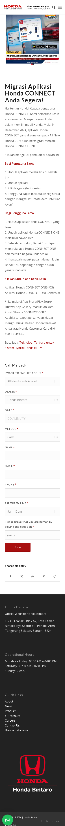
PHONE (10, 484)
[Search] (51, 7)
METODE (11, 429)
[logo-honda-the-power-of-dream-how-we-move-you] (26, 7)
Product (10, 711)
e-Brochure (12, 716)
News (8, 706)
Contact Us (12, 725)
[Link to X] (52, 821)
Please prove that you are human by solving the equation (28, 524)
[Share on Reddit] (54, 576)
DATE (9, 410)
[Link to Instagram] (46, 821)
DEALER (11, 391)
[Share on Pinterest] (43, 576)
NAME (10, 447)
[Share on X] (21, 576)
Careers (10, 720)
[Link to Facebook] (41, 821)
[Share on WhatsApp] (32, 576)
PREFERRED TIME (16, 503)
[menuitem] (51, 7)
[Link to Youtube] (57, 821)
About (9, 701)
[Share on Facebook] (10, 576)
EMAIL (10, 466)
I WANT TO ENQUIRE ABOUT (24, 373)
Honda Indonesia (16, 730)
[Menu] (60, 7)
